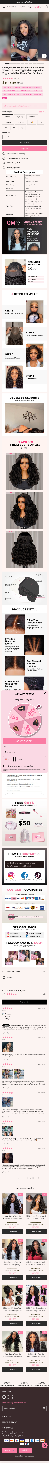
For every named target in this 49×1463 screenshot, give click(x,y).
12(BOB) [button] (32, 117)
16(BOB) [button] (20, 122)
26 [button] (22, 128)
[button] (4, 6)
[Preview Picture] (7, 1018)
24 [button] (14, 128)
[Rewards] (45, 1445)
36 (33, 1178)
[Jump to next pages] (30, 1178)
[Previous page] (13, 1178)
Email (4, 747)
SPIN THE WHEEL (24, 741)
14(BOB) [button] (8, 122)
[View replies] (8, 1032)
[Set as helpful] (3, 1032)
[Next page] (38, 1178)
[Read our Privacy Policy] (44, 769)
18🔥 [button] (32, 122)
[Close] (45, 693)
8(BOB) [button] (7, 117)
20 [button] (41, 122)
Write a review (24, 1002)
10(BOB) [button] (19, 117)
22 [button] (6, 128)
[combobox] (8, 759)
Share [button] (9, 977)
